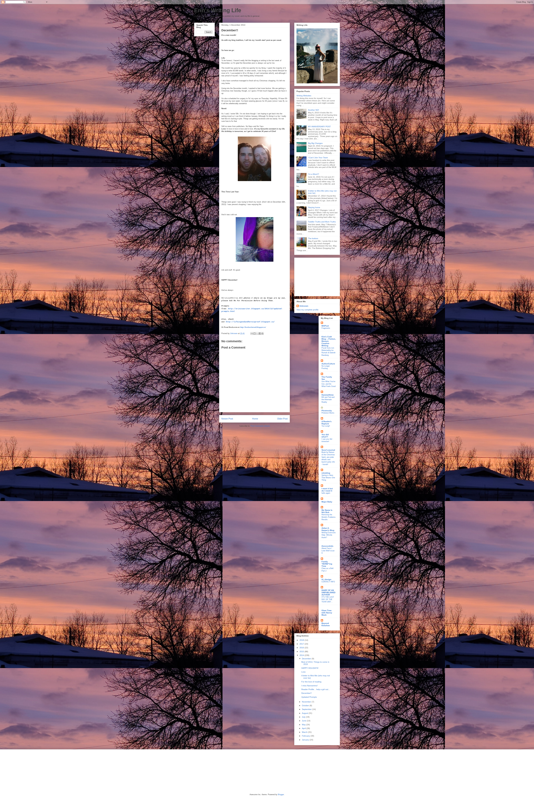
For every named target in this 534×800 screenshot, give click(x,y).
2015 (302, 651)
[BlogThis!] (254, 333)
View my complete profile (307, 310)
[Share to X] (257, 333)
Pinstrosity (327, 410)
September (307, 709)
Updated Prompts (309, 697)
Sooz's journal (328, 450)
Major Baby (327, 502)
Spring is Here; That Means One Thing (328, 477)
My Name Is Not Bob (327, 511)
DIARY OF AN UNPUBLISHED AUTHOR (328, 592)
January (306, 740)
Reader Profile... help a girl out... (315, 689)
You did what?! (325, 435)
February (306, 736)
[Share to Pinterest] (262, 333)
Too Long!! (326, 426)
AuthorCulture (328, 364)
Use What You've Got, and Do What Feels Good (329, 383)
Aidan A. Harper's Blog (328, 529)
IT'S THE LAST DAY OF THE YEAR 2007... (328, 599)
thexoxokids (327, 546)
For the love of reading (311, 682)
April (304, 728)
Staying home (314, 207)
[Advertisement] (313, 276)
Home (255, 419)
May (304, 724)
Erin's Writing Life (217, 10)
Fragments (326, 328)
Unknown (303, 306)
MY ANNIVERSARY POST (319, 126)
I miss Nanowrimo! (309, 685)
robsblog (326, 473)
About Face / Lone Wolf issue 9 (328, 550)
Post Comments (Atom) (260, 426)
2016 (302, 647)
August (305, 713)
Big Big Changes (315, 143)
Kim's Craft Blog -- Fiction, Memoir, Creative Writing (329, 341)
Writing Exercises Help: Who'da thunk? (329, 535)
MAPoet (325, 326)
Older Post (282, 419)
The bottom (313, 238)
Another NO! (313, 110)
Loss (303, 672)
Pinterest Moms (328, 413)
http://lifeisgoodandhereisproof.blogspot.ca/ (250, 322)
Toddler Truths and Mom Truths (322, 222)
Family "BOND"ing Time (327, 563)
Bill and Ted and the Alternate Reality (328, 399)
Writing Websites (303, 96)
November (307, 702)
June (304, 721)
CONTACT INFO (328, 582)
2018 (302, 640)
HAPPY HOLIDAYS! (309, 668)
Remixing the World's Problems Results (329, 517)
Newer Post (227, 419)
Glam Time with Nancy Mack (327, 612)
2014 (302, 655)
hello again (326, 493)
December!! (306, 693)
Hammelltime (328, 395)
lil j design (326, 579)
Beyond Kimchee (326, 624)
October (306, 705)
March (305, 732)
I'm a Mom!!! (313, 174)
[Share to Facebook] (259, 333)
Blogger (281, 794)
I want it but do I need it (327, 489)
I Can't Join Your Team (318, 157)
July (304, 717)
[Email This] (251, 333)
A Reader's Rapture (327, 422)
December (307, 658)
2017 (302, 644)
